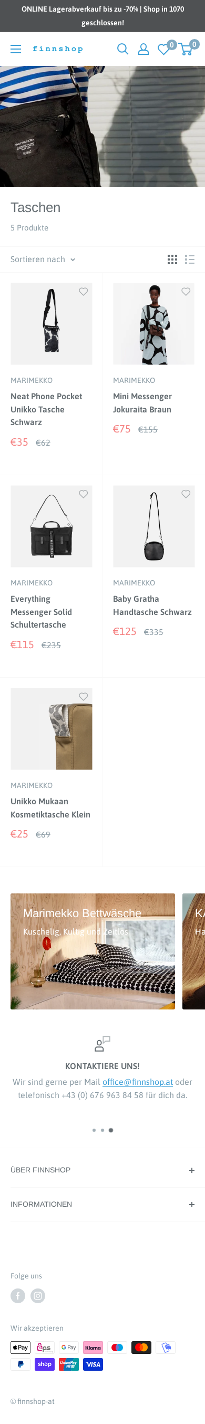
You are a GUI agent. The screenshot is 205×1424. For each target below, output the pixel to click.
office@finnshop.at (137, 1081)
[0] (164, 49)
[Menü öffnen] (16, 49)
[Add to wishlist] (83, 291)
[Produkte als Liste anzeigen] (189, 259)
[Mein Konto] (143, 49)
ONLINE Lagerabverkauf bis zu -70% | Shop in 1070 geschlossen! (103, 16)
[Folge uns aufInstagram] (37, 1295)
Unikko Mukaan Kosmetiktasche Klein (50, 807)
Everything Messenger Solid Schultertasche (41, 612)
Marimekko (32, 380)
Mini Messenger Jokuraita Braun (142, 402)
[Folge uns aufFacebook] (18, 1295)
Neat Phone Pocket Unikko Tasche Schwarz (46, 409)
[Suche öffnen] (123, 49)
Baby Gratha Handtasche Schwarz (152, 605)
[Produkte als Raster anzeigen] (172, 259)
